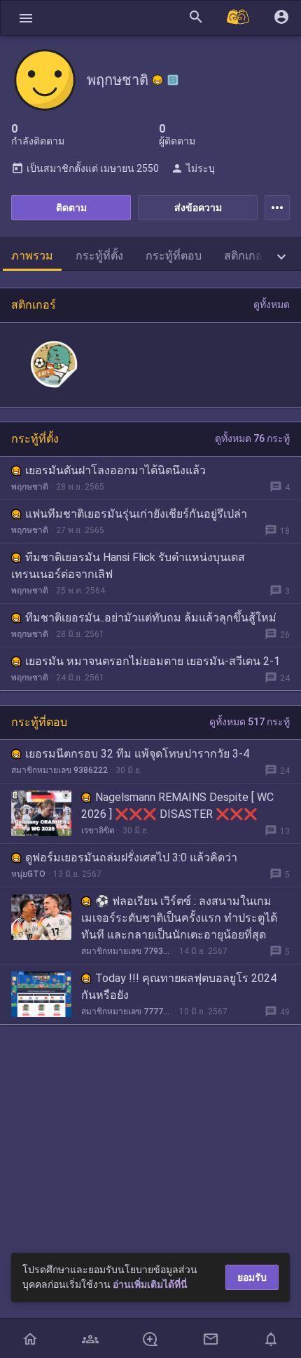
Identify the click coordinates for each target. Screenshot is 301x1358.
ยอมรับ (252, 1277)
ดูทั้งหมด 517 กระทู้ (249, 722)
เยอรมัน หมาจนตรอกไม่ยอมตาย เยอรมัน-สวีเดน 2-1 (152, 661)
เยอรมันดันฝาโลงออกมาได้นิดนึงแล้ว (115, 470)
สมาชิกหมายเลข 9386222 (59, 770)
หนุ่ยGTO (28, 874)
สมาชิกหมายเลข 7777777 (126, 1011)
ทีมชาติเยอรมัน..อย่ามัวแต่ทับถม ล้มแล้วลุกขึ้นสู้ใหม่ (150, 617)
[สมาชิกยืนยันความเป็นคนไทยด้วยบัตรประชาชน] (157, 80)
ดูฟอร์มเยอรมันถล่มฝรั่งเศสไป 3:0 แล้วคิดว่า (131, 857)
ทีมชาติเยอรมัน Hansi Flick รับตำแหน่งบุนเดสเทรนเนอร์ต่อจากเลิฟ (128, 566)
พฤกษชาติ (29, 487)
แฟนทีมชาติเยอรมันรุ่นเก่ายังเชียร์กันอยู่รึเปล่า (136, 513)
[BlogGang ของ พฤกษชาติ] (173, 80)
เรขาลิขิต (98, 830)
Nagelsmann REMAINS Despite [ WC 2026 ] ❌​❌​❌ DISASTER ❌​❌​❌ (177, 806)
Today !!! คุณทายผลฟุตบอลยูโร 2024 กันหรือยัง (178, 987)
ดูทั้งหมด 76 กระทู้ (252, 438)
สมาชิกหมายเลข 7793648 (126, 951)
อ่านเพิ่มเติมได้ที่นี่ (150, 1284)
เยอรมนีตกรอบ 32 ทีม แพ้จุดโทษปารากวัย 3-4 (137, 753)
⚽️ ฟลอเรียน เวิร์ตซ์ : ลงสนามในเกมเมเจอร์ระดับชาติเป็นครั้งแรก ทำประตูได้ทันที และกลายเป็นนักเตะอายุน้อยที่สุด (179, 917)
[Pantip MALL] (239, 18)
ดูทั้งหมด (271, 304)
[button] (26, 18)
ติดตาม (71, 207)
